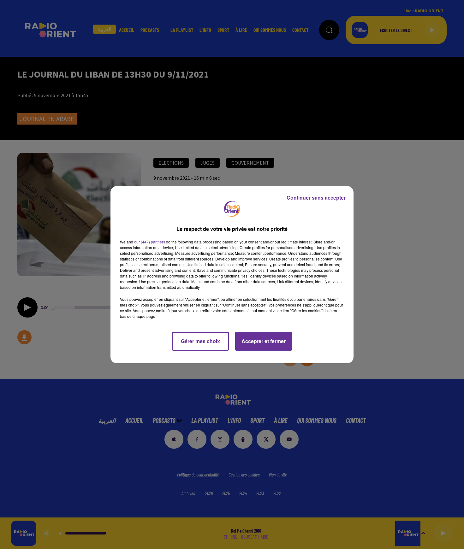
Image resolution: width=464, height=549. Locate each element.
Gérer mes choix (200, 341)
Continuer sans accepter (316, 197)
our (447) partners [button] (149, 241)
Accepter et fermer (263, 341)
